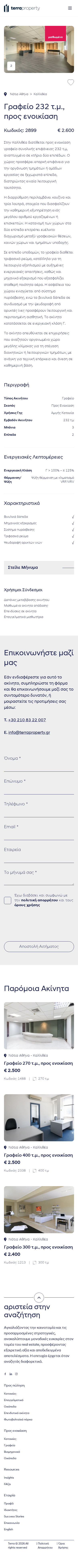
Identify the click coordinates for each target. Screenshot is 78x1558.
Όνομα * (12, 758)
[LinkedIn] (11, 1374)
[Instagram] (16, 1374)
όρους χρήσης (27, 905)
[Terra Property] (22, 8)
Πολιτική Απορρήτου (45, 1545)
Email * (11, 827)
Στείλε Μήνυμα (23, 568)
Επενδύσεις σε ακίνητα (20, 611)
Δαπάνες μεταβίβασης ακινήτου (26, 600)
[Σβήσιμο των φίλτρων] (39, 1298)
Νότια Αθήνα (19, 94)
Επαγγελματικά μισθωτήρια (23, 617)
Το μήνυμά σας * (20, 872)
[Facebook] (5, 1374)
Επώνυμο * (15, 781)
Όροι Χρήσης (63, 1545)
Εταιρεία (12, 850)
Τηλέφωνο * (16, 804)
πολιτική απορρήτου (39, 900)
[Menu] (70, 8)
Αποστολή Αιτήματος (39, 947)
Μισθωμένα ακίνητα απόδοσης (26, 605)
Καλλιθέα (40, 94)
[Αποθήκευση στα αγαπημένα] (71, 82)
